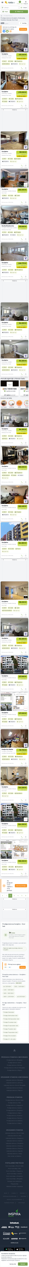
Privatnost (21, 1202)
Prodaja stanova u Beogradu (14, 1060)
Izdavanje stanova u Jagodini (14, 1151)
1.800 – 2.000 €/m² (8, 996)
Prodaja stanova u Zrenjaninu (14, 1110)
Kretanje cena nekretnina (14, 1181)
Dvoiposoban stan (10, 1025)
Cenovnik (23, 1196)
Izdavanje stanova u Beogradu (14, 1080)
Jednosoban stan (10, 1015)
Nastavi (23, 1264)
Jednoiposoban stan (11, 1019)
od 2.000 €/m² (21, 996)
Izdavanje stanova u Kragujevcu (14, 1138)
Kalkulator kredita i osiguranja (14, 1186)
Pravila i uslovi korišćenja (14, 1199)
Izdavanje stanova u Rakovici (14, 1090)
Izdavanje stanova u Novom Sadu (14, 1133)
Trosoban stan (9, 1029)
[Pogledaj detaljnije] (14, 43)
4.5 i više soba (9, 1039)
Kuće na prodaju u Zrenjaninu (14, 1176)
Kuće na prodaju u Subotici (14, 1173)
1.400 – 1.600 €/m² (8, 990)
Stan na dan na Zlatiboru (14, 1156)
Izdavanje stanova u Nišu (14, 1135)
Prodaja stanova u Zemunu (14, 1065)
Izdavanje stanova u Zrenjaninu (14, 1143)
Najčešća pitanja (9, 1202)
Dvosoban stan (9, 1022)
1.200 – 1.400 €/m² (19, 986)
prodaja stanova (8, 15)
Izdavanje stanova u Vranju (14, 1153)
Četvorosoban (9, 1035)
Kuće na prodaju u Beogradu (15, 1178)
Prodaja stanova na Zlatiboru (15, 1120)
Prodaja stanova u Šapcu (14, 1113)
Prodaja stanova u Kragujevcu (14, 1105)
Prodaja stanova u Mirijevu (14, 1070)
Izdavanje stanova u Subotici (15, 1141)
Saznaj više (13, 1264)
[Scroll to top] (14, 1050)
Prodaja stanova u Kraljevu (14, 1123)
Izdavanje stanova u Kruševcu (14, 1146)
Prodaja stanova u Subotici (14, 1108)
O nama (14, 1193)
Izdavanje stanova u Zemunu (14, 1082)
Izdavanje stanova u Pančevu (14, 1148)
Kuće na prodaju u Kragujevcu (14, 1171)
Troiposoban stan (10, 1032)
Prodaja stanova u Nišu (14, 1103)
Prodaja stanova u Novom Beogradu (14, 1068)
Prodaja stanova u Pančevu (14, 1118)
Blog (5, 1193)
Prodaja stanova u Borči (14, 1062)
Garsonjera (8, 1012)
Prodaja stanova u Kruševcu (14, 1115)
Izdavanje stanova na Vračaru (14, 1088)
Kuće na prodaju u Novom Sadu (14, 1166)
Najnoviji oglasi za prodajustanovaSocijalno (12, 948)
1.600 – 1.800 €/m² (8, 993)
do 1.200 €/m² (7, 986)
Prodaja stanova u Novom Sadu (14, 1100)
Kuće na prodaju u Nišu (14, 1168)
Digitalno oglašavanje (9, 1196)
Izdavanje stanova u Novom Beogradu (14, 1085)
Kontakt (22, 1193)
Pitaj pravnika (14, 1184)
